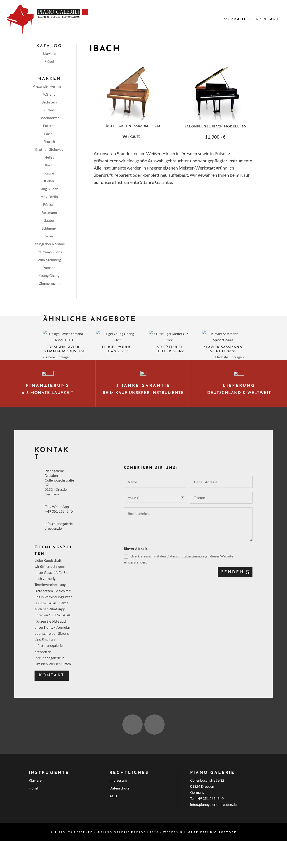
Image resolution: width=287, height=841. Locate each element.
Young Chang (49, 275)
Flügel (49, 61)
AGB (113, 796)
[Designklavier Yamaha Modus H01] (64, 337)
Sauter (49, 220)
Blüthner (49, 110)
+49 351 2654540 (59, 511)
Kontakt (268, 19)
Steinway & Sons (49, 252)
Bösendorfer (49, 118)
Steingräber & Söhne (49, 244)
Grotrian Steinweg (49, 149)
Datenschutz (119, 788)
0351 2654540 (46, 603)
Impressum (118, 780)
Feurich (49, 141)
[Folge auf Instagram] (132, 724)
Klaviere (49, 53)
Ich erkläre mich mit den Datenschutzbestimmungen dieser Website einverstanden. (178, 559)
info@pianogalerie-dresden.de (59, 525)
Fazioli (49, 133)
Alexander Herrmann (49, 86)
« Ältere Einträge (56, 357)
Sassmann (49, 212)
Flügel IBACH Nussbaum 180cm (131, 126)
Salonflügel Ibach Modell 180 (215, 126)
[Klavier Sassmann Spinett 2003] (223, 337)
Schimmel (49, 228)
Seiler (49, 236)
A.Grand (49, 94)
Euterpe (49, 125)
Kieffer (49, 181)
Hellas (49, 157)
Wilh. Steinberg (49, 260)
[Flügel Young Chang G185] (117, 337)
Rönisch (49, 204)
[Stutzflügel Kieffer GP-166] (170, 337)
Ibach (49, 165)
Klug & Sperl (49, 189)
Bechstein (49, 102)
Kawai (49, 173)
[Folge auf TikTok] (154, 724)
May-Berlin (49, 196)
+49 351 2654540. (58, 615)
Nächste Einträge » (229, 357)
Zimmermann (49, 283)
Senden (232, 572)
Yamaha (49, 267)
